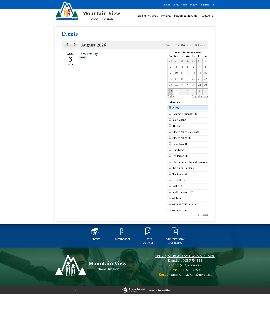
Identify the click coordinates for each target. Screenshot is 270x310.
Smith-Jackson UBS (182, 192)
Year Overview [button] (183, 45)
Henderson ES (180, 156)
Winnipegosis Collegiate (185, 204)
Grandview (178, 150)
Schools (194, 4)
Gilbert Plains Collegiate (185, 132)
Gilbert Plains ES (181, 138)
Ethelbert (177, 126)
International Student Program (190, 162)
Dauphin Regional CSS (184, 114)
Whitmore (177, 198)
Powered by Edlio (133, 290)
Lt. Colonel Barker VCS (184, 168)
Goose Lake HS (180, 144)
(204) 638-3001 (191, 265)
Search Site (207, 4)
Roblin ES (177, 186)
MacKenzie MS (180, 174)
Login (167, 4)
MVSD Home (180, 4)
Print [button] (169, 45)
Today (171, 96)
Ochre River (178, 180)
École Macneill (180, 119)
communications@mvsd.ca (190, 275)
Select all (203, 214)
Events (175, 107)
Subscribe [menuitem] (200, 45)
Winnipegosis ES (181, 210)
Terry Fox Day (88, 54)
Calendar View (200, 96)
